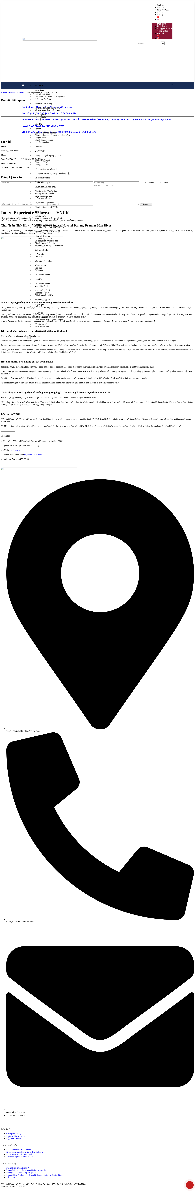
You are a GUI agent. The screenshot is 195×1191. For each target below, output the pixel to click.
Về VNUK (39, 85)
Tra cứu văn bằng (42, 142)
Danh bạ (160, 5)
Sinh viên (39, 313)
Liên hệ (160, 15)
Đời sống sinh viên (42, 331)
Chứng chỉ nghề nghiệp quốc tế (48, 155)
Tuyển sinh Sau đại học (44, 203)
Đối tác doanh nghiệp (44, 295)
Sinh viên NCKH (42, 250)
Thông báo (161, 12)
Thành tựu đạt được (43, 99)
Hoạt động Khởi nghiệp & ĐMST (49, 245)
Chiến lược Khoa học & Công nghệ (50, 227)
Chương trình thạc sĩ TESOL (47, 207)
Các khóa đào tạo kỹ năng (46, 169)
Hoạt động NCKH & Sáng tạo (47, 231)
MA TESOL (40, 151)
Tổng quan (39, 90)
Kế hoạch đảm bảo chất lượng (47, 110)
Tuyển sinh (40, 182)
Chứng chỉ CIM (41, 164)
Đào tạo (38, 124)
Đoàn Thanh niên (42, 326)
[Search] (163, 43)
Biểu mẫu (39, 270)
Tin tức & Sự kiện (42, 178)
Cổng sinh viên (163, 10)
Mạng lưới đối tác (42, 286)
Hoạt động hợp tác (42, 299)
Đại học (38, 128)
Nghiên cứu (40, 216)
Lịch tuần (160, 7)
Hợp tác (38, 279)
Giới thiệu (39, 220)
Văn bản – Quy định (43, 261)
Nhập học (39, 211)
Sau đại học (39, 147)
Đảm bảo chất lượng (43, 103)
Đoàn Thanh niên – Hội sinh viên (49, 320)
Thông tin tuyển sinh (43, 198)
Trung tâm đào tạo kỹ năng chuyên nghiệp (52, 173)
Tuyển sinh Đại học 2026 (45, 187)
